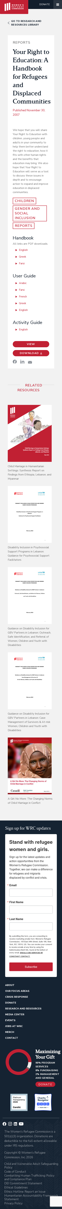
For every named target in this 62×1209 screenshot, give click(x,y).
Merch (9, 1032)
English (23, 250)
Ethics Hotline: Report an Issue (24, 1191)
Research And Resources (23, 1008)
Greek (22, 257)
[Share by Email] (30, 362)
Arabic (23, 283)
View (31, 344)
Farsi (22, 263)
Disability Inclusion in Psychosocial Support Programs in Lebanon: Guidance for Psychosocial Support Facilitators (28, 553)
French (23, 296)
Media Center (14, 1014)
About (9, 985)
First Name (16, 902)
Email (13, 885)
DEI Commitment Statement (23, 1183)
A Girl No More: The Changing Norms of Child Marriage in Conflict (30, 801)
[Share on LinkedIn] (22, 361)
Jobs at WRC (14, 1026)
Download (29, 353)
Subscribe (31, 967)
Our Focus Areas (17, 991)
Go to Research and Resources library (26, 22)
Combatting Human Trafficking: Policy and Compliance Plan (29, 1177)
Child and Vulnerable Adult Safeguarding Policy (31, 1165)
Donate (44, 4)
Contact (11, 1038)
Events (10, 1020)
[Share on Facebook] (15, 361)
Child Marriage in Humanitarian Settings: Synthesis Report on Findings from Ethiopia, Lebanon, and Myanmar (29, 472)
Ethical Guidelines (16, 1187)
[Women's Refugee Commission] (14, 4)
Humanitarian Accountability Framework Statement (31, 1197)
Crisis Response (16, 997)
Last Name (16, 919)
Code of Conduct (15, 1171)
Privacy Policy (13, 1203)
